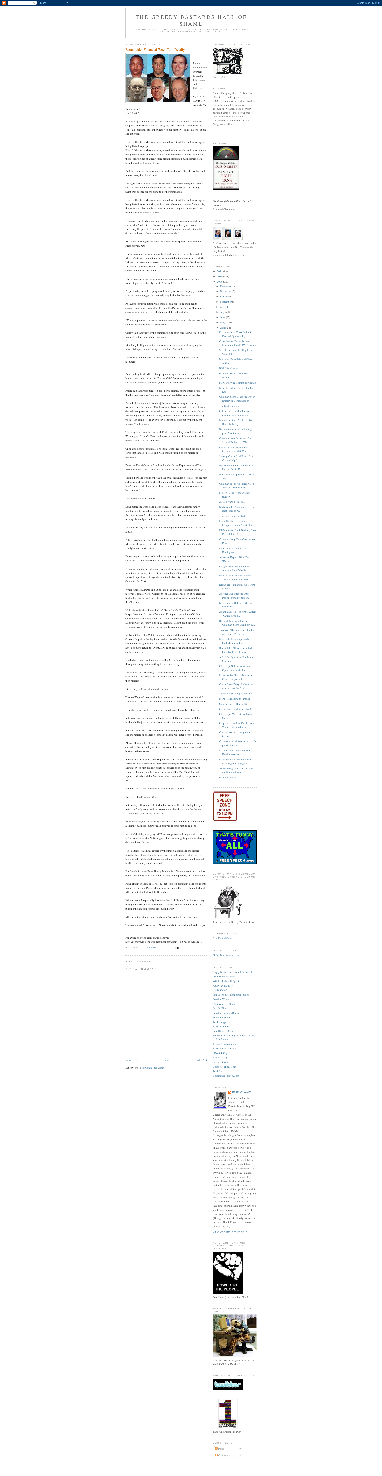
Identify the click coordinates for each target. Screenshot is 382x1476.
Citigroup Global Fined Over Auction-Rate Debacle (234, 568)
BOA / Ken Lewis (228, 368)
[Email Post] (176, 948)
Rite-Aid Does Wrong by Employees (232, 550)
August (224, 307)
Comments (224, 1455)
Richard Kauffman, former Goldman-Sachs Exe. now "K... (237, 623)
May (223, 322)
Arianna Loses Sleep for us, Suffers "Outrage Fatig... (237, 613)
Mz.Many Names (242, 1092)
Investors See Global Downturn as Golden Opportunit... (237, 677)
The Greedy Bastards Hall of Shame (191, 20)
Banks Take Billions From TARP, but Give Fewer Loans (237, 650)
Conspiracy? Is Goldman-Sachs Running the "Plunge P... (236, 761)
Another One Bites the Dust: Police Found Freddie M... (234, 595)
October (224, 296)
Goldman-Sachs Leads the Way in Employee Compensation (237, 398)
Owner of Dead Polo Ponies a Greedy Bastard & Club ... (234, 449)
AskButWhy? (220, 990)
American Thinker (222, 985)
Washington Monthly (224, 1048)
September (226, 301)
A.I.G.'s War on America (232, 501)
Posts (221, 1448)
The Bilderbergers (229, 406)
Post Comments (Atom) (152, 1067)
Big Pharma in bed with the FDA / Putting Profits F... (237, 467)
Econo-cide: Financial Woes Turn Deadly (155, 49)
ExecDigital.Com (222, 938)
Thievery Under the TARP (233, 516)
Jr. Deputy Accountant (225, 1044)
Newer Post (131, 1060)
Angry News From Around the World (232, 972)
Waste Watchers (221, 1026)
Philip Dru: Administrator (226, 955)
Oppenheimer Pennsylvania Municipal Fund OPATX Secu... (237, 343)
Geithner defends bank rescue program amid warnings (235, 413)
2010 (220, 276)
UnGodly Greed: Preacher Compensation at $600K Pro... (236, 523)
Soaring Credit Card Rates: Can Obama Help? (236, 458)
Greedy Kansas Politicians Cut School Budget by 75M (235, 440)
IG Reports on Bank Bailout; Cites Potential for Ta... (237, 532)
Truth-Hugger (220, 1022)
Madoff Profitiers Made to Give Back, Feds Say (236, 422)
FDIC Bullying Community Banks (237, 382)
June (223, 317)
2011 (220, 271)
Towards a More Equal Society (235, 693)
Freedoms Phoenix (223, 1017)
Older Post (201, 1060)
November (226, 291)
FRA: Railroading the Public (234, 698)
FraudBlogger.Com (223, 1031)
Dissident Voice (221, 1062)
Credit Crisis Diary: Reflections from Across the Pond (236, 686)
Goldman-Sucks (227, 777)
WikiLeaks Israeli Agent (226, 981)
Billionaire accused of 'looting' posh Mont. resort (235, 431)
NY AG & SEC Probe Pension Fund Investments (235, 752)
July (222, 312)
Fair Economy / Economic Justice (231, 994)
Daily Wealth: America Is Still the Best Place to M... (237, 509)
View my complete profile (230, 1232)
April (223, 327)
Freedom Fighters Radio (226, 1013)
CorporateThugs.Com (224, 1066)
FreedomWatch (221, 999)
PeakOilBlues (220, 1008)
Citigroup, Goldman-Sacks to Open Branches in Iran (235, 668)
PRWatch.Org (220, 1053)
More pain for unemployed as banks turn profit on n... (234, 641)
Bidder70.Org (220, 1057)
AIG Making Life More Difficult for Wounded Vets (236, 770)
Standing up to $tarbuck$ (233, 704)
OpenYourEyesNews (224, 976)
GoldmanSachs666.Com (226, 1075)
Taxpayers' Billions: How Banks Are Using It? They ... (236, 632)
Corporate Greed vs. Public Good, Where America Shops (237, 725)
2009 (220, 281)
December (226, 286)
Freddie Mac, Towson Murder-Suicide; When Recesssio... (235, 577)
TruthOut (218, 1071)
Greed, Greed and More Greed (235, 709)
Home (166, 1060)
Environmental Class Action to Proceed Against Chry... (235, 334)
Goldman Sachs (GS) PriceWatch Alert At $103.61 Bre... (236, 485)
